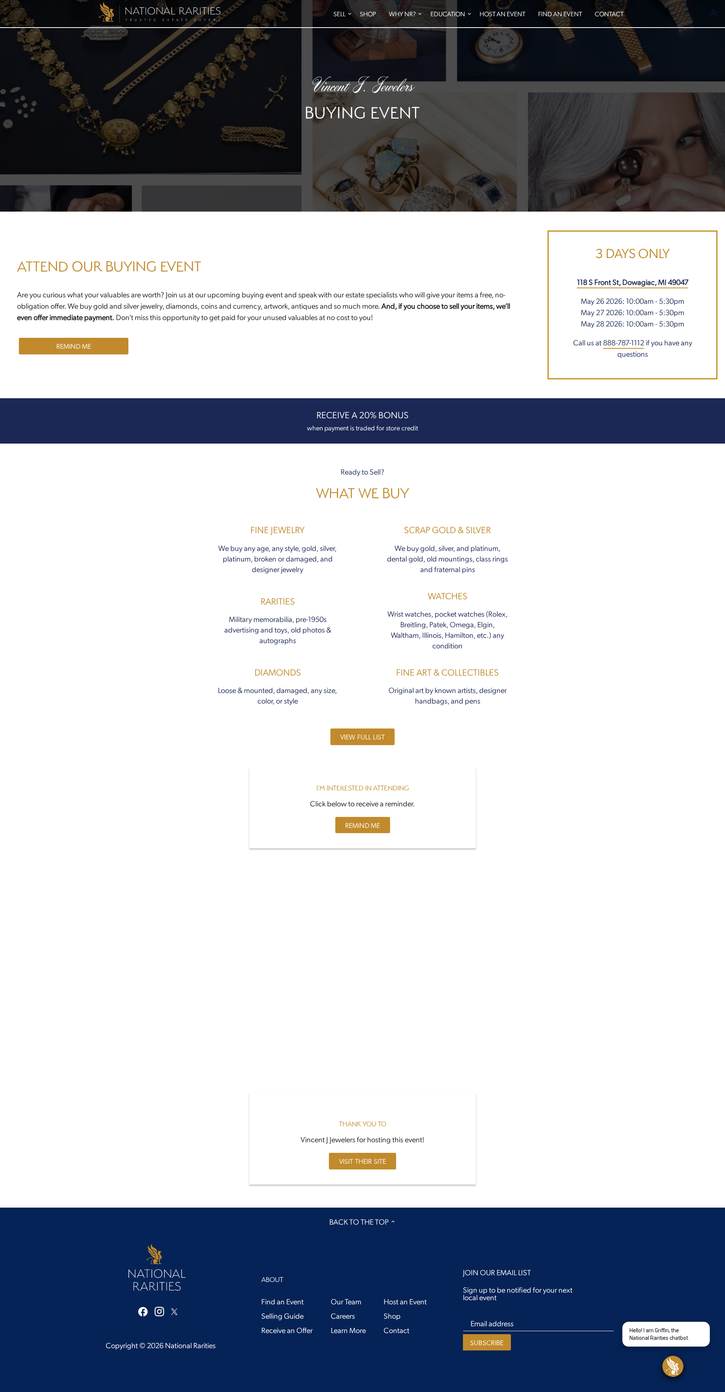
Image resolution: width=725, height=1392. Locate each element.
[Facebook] (143, 1310)
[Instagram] (159, 1311)
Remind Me (73, 346)
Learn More (348, 1330)
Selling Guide (282, 1316)
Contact (396, 1330)
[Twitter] (174, 1310)
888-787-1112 (623, 342)
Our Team (346, 1301)
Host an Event (405, 1301)
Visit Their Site (362, 1161)
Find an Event (282, 1301)
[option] (362, 106)
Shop (392, 1316)
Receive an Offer (287, 1330)
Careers (343, 1316)
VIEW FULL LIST (362, 736)
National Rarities (190, 1345)
